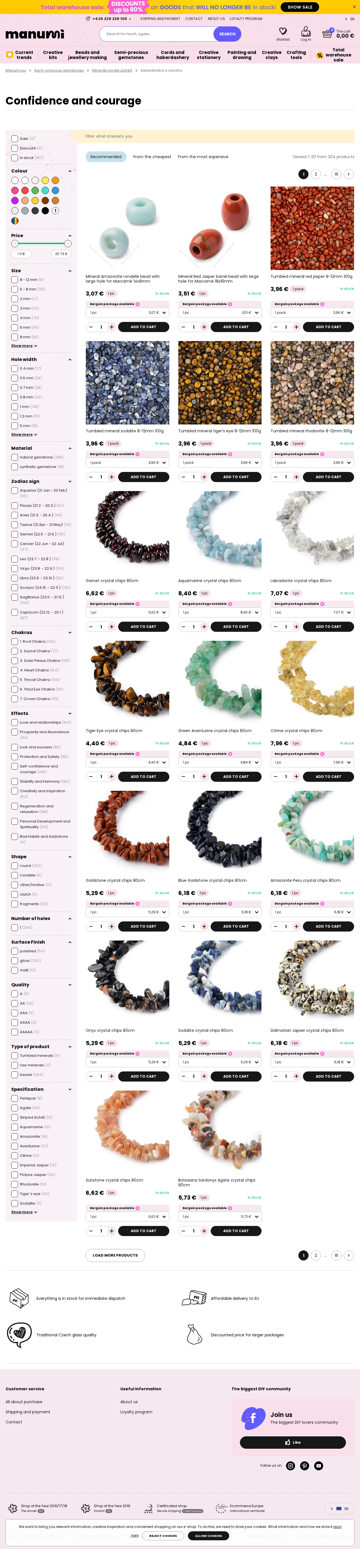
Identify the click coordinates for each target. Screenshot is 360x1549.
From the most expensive (203, 157)
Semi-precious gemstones (59, 70)
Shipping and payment (160, 18)
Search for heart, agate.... (130, 34)
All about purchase (24, 1402)
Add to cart (143, 326)
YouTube (319, 1465)
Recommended (106, 157)
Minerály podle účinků (112, 70)
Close (354, 7)
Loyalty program (246, 18)
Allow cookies (208, 1536)
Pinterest (305, 1465)
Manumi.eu (16, 70)
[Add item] (112, 327)
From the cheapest (152, 157)
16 (336, 174)
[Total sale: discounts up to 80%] (180, 7)
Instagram (291, 1465)
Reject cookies (163, 1536)
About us (216, 18)
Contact (194, 18)
